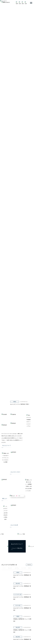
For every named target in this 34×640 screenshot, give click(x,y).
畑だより (4, 498)
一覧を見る (29, 564)
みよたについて (6, 445)
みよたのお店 (14, 525)
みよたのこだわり (15, 472)
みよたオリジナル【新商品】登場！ (20, 404)
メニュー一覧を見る (17, 548)
